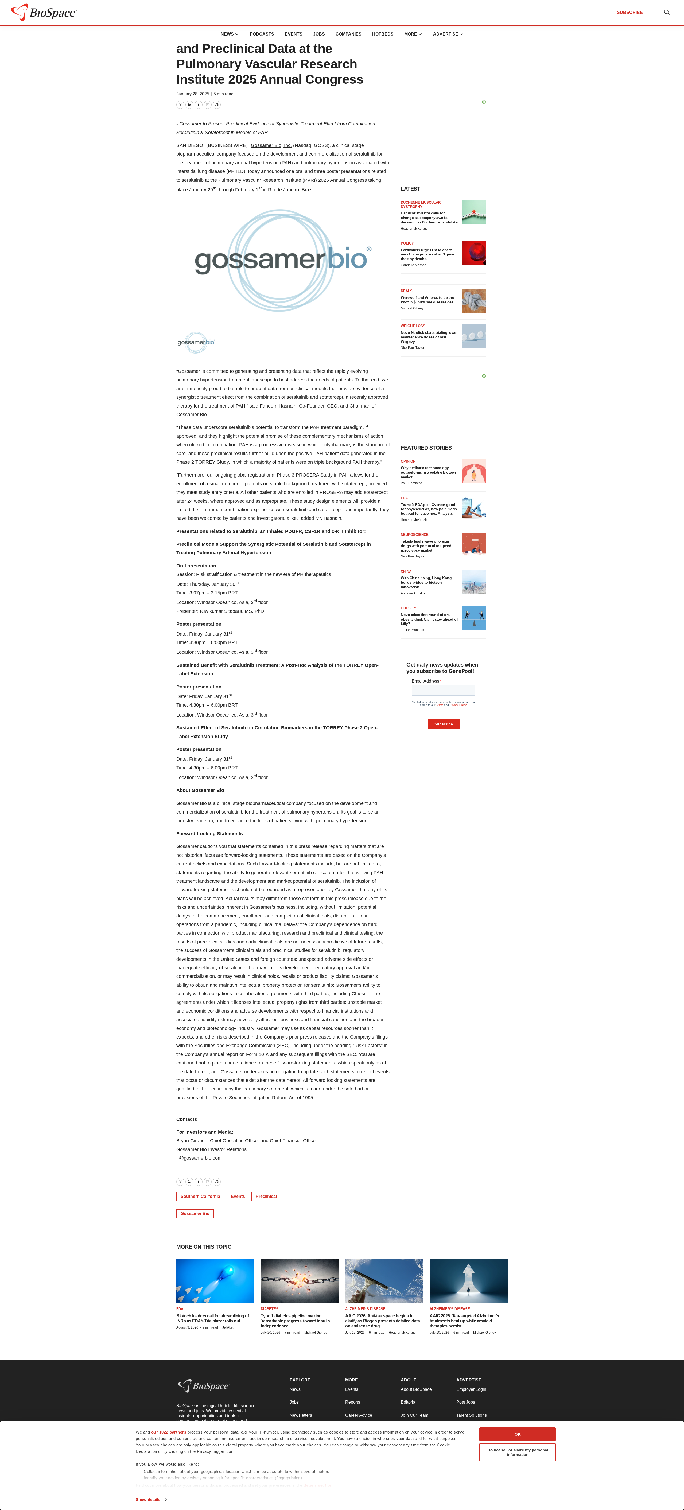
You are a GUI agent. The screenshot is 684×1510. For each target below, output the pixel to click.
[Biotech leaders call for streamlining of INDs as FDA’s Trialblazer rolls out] (215, 1281)
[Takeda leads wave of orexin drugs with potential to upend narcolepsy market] (474, 545)
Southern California (200, 1196)
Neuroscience (415, 535)
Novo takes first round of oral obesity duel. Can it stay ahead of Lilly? (429, 619)
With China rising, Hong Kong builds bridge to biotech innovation (426, 582)
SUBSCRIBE (630, 12)
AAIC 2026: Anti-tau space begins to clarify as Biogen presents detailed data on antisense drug (382, 1321)
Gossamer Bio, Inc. (271, 145)
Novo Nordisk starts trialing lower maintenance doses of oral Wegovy (429, 337)
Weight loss (413, 326)
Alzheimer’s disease (365, 1309)
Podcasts (262, 34)
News (227, 34)
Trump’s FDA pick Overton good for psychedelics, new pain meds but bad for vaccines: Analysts (429, 509)
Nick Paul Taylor (412, 348)
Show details (148, 1499)
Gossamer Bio (195, 1213)
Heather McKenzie (414, 228)
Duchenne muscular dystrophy (421, 204)
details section (318, 1485)
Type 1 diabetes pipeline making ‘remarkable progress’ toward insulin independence (295, 1321)
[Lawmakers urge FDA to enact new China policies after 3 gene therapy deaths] (474, 253)
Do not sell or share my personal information (517, 1452)
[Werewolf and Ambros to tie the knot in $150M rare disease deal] (474, 301)
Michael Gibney (412, 308)
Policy (407, 243)
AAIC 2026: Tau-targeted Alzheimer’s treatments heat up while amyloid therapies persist (464, 1321)
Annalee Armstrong (415, 593)
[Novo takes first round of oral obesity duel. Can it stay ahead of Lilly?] (474, 618)
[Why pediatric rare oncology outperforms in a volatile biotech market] (474, 471)
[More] (237, 34)
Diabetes (269, 1309)
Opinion (408, 461)
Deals (407, 291)
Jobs (319, 34)
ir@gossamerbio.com (199, 1158)
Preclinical (266, 1196)
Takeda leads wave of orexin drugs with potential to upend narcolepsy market (426, 545)
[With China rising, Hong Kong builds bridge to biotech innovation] (474, 582)
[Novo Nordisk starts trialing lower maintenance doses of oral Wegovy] (474, 336)
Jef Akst (227, 1327)
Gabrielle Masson (413, 265)
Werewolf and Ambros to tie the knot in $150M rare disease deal (427, 299)
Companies (349, 34)
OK (518, 1434)
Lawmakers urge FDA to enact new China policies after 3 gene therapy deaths (427, 254)
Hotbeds (383, 34)
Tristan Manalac (412, 630)
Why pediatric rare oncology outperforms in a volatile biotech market (428, 472)
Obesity (408, 608)
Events (293, 34)
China (406, 572)
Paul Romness (411, 483)
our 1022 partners (168, 1432)
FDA (404, 498)
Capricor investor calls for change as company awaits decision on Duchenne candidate (429, 217)
